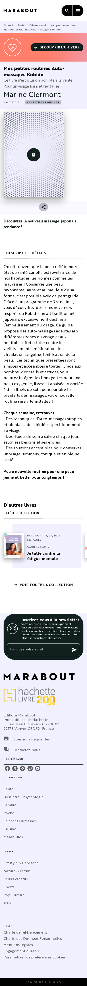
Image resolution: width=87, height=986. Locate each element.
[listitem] (7, 768)
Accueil (8, 25)
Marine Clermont (32, 94)
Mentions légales (18, 944)
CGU (8, 926)
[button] (57, 47)
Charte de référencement (25, 932)
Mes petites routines (63, 25)
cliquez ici (54, 638)
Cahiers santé (37, 25)
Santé (21, 25)
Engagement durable (22, 951)
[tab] (16, 253)
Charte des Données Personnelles (33, 938)
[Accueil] (22, 10)
